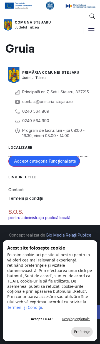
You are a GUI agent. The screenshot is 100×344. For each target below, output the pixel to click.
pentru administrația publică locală (39, 217)
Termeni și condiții (25, 198)
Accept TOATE (42, 319)
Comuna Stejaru (33, 22)
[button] (92, 16)
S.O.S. (15, 212)
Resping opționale (76, 319)
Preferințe (82, 331)
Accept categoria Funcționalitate (45, 161)
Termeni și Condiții (24, 307)
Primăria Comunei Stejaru (50, 72)
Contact (16, 189)
